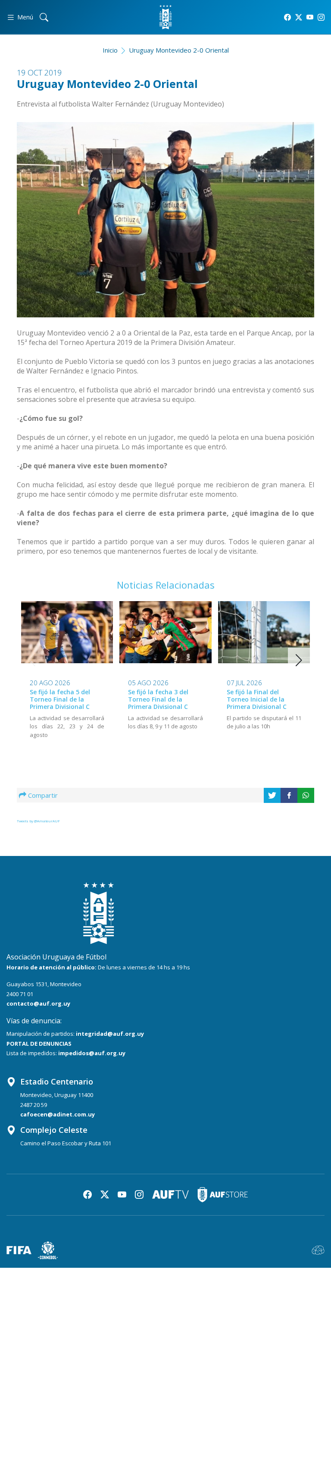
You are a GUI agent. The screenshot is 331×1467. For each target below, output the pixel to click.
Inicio (110, 50)
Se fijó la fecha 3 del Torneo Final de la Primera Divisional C (158, 699)
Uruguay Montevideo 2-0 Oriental (179, 50)
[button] (299, 660)
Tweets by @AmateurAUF (38, 820)
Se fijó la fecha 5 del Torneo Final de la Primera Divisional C (60, 699)
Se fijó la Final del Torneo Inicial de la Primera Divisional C (257, 699)
